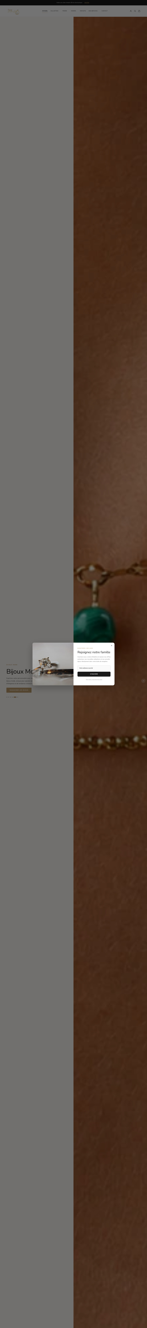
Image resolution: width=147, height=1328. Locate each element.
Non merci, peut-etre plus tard (94, 679)
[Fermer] (111, 645)
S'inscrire (94, 674)
